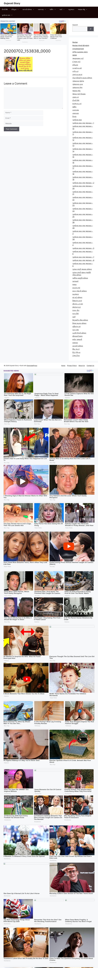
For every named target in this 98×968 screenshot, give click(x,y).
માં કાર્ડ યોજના (77, 297)
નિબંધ (74, 117)
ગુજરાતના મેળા (77, 87)
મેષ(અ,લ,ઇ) (76, 307)
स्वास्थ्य (74, 55)
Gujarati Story (12, 3)
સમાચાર (75, 343)
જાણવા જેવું (81, 9)
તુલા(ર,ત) (75, 97)
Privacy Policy (72, 365)
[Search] (90, 29)
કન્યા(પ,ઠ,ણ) (77, 68)
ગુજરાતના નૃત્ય (77, 84)
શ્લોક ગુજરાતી (77, 339)
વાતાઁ (61, 9)
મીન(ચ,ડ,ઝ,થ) (77, 304)
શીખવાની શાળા (77, 336)
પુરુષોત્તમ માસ (6, 15)
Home (63, 365)
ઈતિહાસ (13, 9)
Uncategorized (78, 49)
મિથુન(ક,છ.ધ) (77, 301)
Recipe (75, 42)
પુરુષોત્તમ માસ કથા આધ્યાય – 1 (83, 123)
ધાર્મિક (51, 9)
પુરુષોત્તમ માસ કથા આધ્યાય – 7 (83, 257)
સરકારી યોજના (27, 9)
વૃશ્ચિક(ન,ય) (76, 327)
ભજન (74, 285)
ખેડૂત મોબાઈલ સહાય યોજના (82, 78)
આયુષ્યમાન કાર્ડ (77, 58)
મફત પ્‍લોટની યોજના (79, 291)
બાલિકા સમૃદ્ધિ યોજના (80, 278)
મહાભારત (71, 9)
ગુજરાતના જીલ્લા (78, 81)
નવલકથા (75, 110)
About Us (82, 365)
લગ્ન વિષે (75, 314)
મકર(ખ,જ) (76, 288)
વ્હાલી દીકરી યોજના (79, 333)
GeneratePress (32, 365)
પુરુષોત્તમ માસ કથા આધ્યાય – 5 (83, 248)
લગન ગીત (75, 310)
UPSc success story (80, 52)
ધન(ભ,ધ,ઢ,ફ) (76, 104)
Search (75, 25)
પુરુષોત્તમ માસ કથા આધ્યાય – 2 (83, 183)
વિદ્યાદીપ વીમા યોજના (80, 320)
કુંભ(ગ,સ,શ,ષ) (77, 75)
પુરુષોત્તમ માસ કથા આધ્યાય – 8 (83, 260)
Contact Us (90, 365)
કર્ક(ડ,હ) (75, 71)
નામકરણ (41, 9)
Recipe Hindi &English (80, 45)
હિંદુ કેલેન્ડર (76, 352)
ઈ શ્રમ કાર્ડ (76, 62)
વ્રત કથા (75, 330)
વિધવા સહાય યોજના (79, 323)
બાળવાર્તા (75, 281)
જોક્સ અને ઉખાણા (78, 94)
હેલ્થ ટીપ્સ (76, 356)
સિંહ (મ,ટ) (76, 349)
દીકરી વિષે (5, 9)
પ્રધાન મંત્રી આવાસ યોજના (82, 269)
